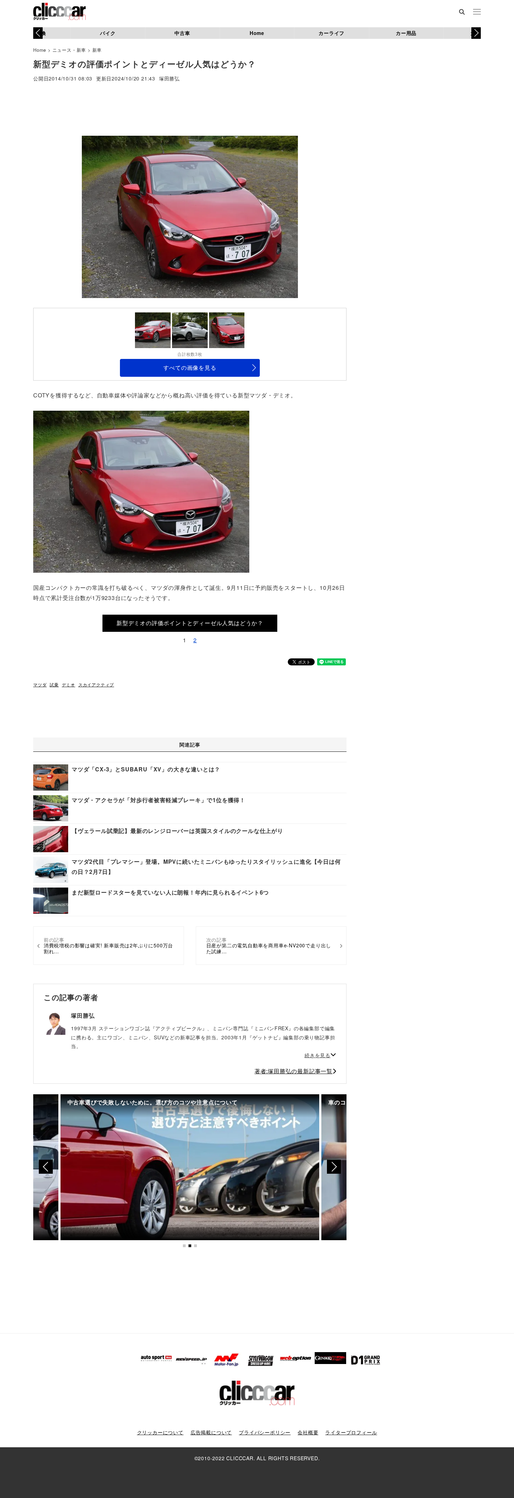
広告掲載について (211, 1432)
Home (257, 32)
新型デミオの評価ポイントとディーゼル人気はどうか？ (189, 623)
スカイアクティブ (96, 684)
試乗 (54, 684)
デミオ (68, 684)
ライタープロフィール (351, 1432)
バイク (107, 32)
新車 (97, 50)
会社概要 (308, 1432)
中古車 (182, 32)
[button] (476, 33)
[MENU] (477, 12)
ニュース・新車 (69, 50)
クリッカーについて (160, 1432)
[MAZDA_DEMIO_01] (141, 491)
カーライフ (331, 32)
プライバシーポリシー (265, 1432)
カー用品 (406, 32)
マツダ (40, 684)
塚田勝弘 (169, 79)
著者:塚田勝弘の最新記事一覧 (294, 1071)
